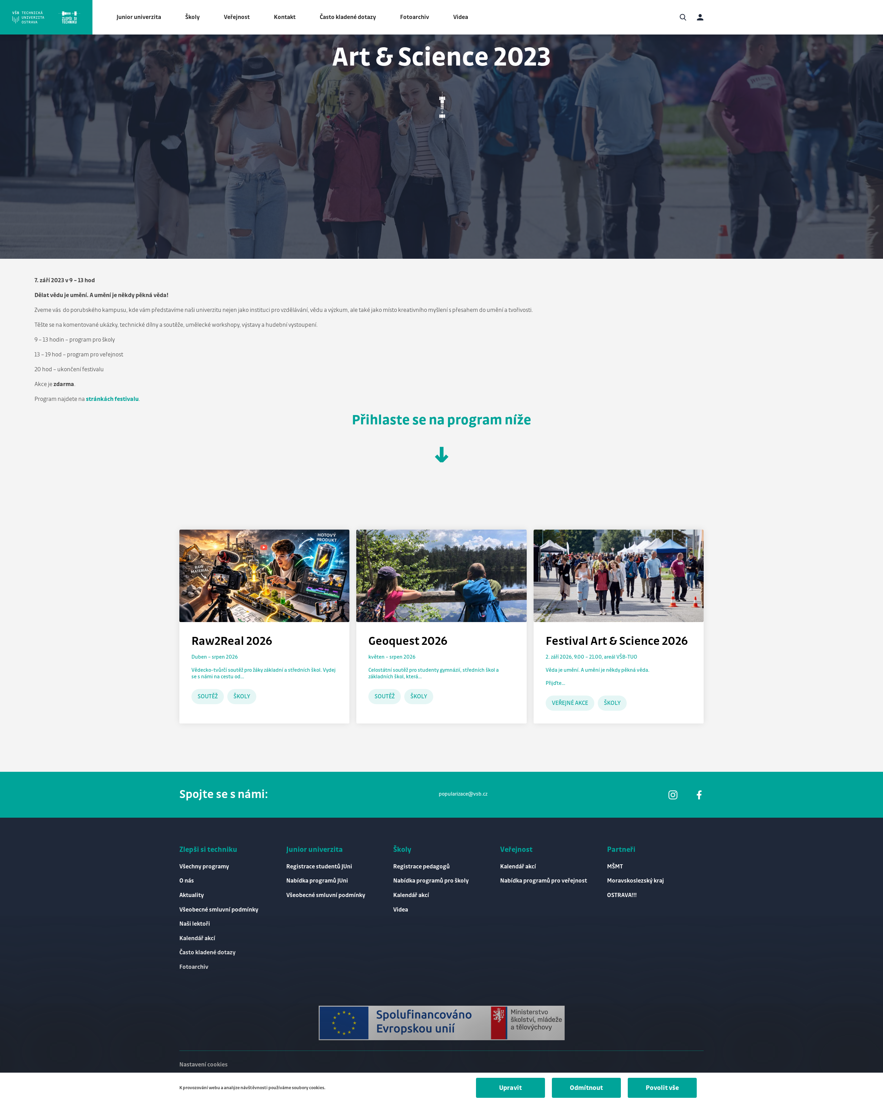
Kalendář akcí (197, 938)
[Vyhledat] (682, 17)
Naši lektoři (194, 924)
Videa (460, 17)
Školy (192, 17)
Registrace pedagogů (421, 867)
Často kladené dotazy (348, 17)
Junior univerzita (139, 17)
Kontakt (285, 17)
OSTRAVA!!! (622, 895)
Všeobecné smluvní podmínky (218, 910)
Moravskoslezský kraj (635, 881)
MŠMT (615, 867)
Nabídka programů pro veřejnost (543, 881)
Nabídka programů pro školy (431, 881)
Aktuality (191, 895)
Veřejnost (237, 17)
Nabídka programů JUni (317, 881)
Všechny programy (204, 867)
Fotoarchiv (414, 17)
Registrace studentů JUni (319, 867)
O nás (186, 881)
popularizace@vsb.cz (463, 794)
